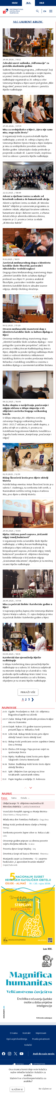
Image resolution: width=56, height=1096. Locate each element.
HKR (41, 2)
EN (44, 11)
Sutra (13, 798)
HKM (14, 2)
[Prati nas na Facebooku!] (3, 1053)
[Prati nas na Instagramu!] (9, 1053)
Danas (4, 798)
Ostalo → (25, 798)
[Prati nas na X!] (15, 1053)
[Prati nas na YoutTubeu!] (21, 1053)
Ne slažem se (45, 1088)
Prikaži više (28, 692)
